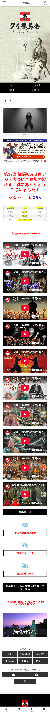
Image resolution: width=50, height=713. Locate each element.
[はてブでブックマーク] (19, 661)
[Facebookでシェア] (8, 661)
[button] (45, 461)
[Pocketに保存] (30, 661)
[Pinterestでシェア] (13, 668)
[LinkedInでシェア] (25, 668)
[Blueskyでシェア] (30, 654)
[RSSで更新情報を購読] (25, 681)
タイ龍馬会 (25, 3)
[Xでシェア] (8, 654)
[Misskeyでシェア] (41, 654)
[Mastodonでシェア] (19, 654)
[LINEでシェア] (41, 661)
